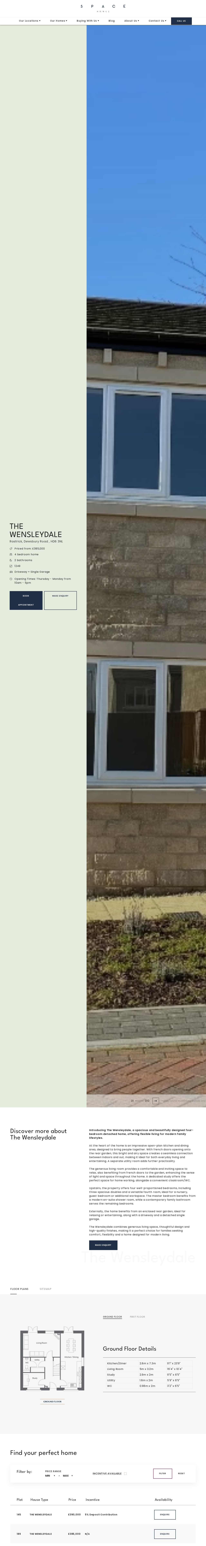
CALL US (181, 21)
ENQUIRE (165, 1515)
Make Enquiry (60, 596)
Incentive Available (107, 1473)
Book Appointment (26, 600)
